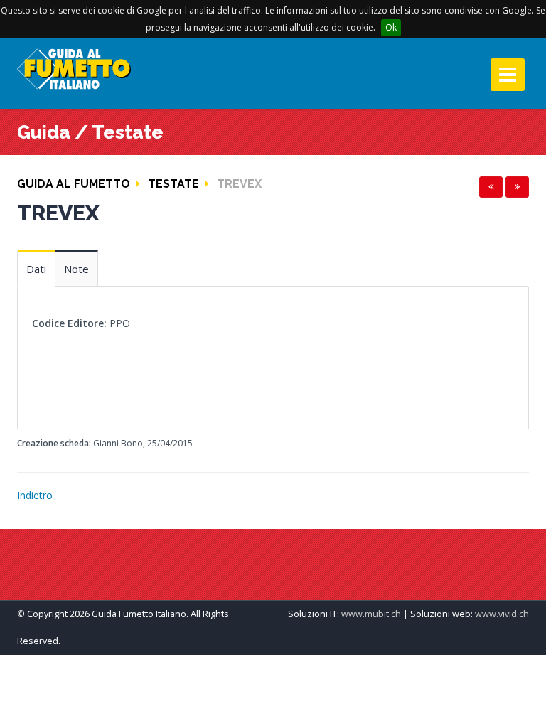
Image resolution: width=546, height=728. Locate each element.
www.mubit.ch (371, 614)
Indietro (35, 495)
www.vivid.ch (502, 614)
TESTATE (173, 184)
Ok (391, 27)
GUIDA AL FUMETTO (73, 184)
